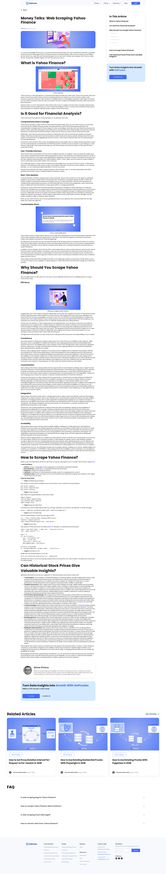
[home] (31, 3)
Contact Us (46, 696)
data (49, 527)
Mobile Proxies (47, 862)
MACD (36, 616)
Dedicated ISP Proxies (49, 859)
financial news (29, 97)
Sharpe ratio (81, 602)
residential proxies (29, 476)
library (42, 469)
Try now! (31, 696)
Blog (125, 3)
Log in (135, 3)
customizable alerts (55, 235)
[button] (97, 3)
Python (93, 462)
